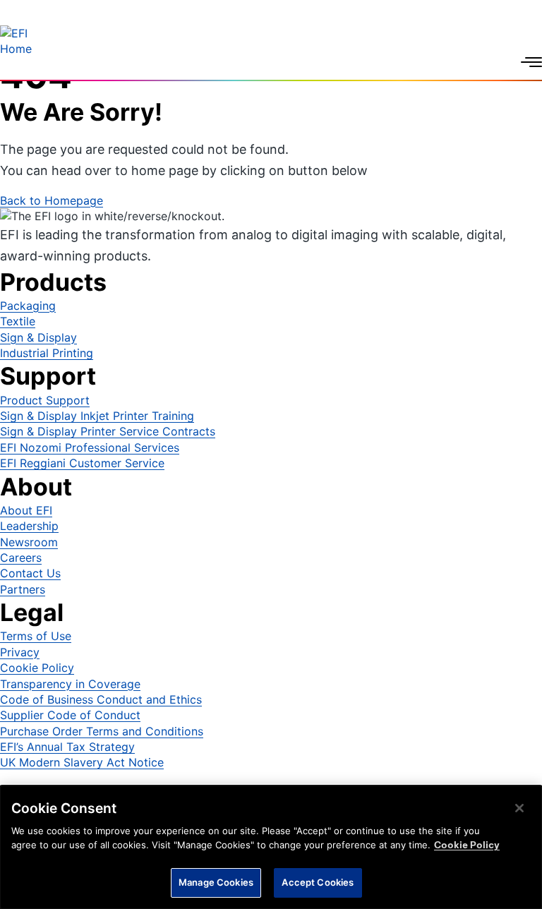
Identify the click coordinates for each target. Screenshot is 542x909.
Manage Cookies (216, 882)
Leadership (29, 526)
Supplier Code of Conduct (70, 715)
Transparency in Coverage (70, 684)
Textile (17, 321)
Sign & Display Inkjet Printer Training (97, 416)
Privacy (20, 652)
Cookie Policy (37, 668)
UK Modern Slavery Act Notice (82, 762)
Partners (22, 589)
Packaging (28, 306)
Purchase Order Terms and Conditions (101, 731)
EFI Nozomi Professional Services (89, 447)
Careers (21, 557)
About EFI (26, 510)
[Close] (519, 808)
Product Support (45, 400)
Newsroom (29, 542)
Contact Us (30, 573)
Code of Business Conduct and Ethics (101, 699)
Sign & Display (38, 337)
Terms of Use (35, 636)
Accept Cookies (318, 882)
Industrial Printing (46, 353)
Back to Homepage (51, 200)
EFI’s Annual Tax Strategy (67, 747)
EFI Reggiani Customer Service (82, 463)
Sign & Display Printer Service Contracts (107, 431)
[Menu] (531, 62)
